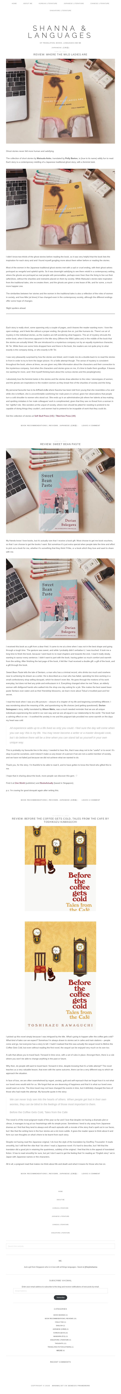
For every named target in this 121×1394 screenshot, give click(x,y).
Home (60, 1191)
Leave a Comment (91, 425)
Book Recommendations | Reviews (39, 425)
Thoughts (59, 1343)
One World (20, 783)
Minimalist (58, 1385)
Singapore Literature (60, 1233)
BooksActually (46, 783)
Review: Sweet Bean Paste (60, 444)
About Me (60, 1199)
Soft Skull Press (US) (44, 416)
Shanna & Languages (60, 31)
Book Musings (59, 1315)
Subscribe (61, 1298)
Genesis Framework (79, 1385)
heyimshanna (91, 1267)
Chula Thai (59, 1322)
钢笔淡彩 (59, 1350)
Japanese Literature (60, 1216)
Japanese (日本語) (68, 425)
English (59, 1325)
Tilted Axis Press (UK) (66, 416)
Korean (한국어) (59, 1333)
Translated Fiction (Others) (59, 1347)
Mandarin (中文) (59, 1336)
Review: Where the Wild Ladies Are (60, 54)
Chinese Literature (60, 1224)
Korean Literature (60, 1208)
